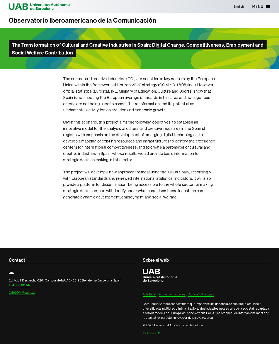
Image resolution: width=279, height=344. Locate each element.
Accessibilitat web (201, 294)
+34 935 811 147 (20, 285)
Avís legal (149, 294)
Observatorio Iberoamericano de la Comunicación (82, 20)
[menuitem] (238, 6)
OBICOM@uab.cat (22, 293)
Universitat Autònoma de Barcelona (39, 6)
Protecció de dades (172, 294)
